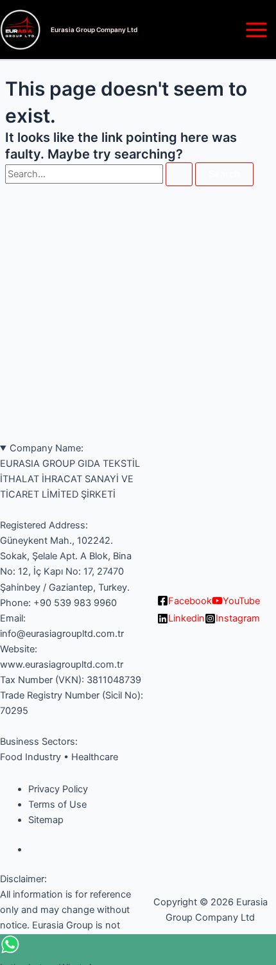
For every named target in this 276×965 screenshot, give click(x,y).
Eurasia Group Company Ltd (94, 29)
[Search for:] (100, 174)
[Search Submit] (179, 174)
